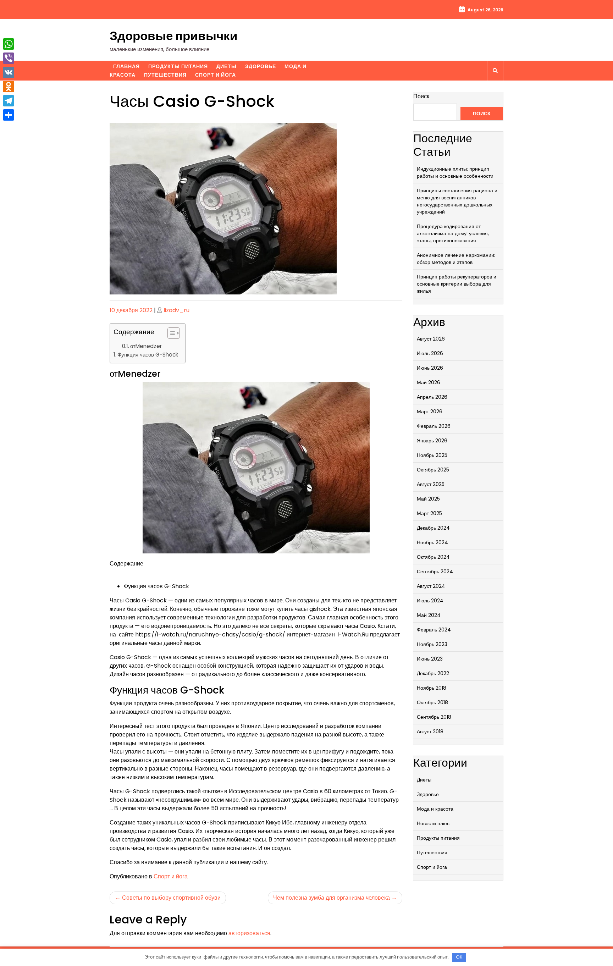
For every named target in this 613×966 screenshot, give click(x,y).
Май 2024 (429, 615)
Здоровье (260, 66)
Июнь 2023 (430, 658)
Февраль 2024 (434, 629)
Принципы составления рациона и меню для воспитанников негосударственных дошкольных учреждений (457, 201)
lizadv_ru (176, 310)
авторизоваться (249, 933)
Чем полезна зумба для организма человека (331, 898)
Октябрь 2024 (433, 557)
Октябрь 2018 (432, 702)
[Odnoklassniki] (8, 86)
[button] (170, 334)
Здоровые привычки (174, 35)
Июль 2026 (430, 353)
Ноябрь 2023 (432, 644)
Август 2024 (431, 586)
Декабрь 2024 (433, 527)
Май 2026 (428, 382)
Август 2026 (431, 338)
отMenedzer (146, 346)
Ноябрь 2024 (432, 542)
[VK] (8, 72)
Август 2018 (430, 731)
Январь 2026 (432, 440)
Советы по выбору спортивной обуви (171, 898)
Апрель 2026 (432, 397)
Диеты (226, 66)
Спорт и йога (215, 74)
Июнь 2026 (430, 367)
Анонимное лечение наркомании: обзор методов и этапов (456, 259)
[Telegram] (8, 101)
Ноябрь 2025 (432, 455)
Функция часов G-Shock (147, 354)
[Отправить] (8, 115)
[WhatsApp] (8, 44)
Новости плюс (433, 823)
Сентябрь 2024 (435, 571)
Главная (126, 66)
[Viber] (8, 58)
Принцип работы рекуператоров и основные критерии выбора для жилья (456, 283)
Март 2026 (429, 411)
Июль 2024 (430, 600)
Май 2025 (428, 498)
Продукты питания (178, 66)
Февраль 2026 (434, 426)
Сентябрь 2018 (434, 717)
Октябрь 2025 (433, 469)
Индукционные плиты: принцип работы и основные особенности (455, 172)
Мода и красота (435, 808)
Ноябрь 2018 (431, 687)
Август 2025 (430, 484)
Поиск (421, 96)
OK (459, 957)
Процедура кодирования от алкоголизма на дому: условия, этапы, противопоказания (453, 233)
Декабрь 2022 (433, 673)
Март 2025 (429, 513)
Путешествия (165, 74)
